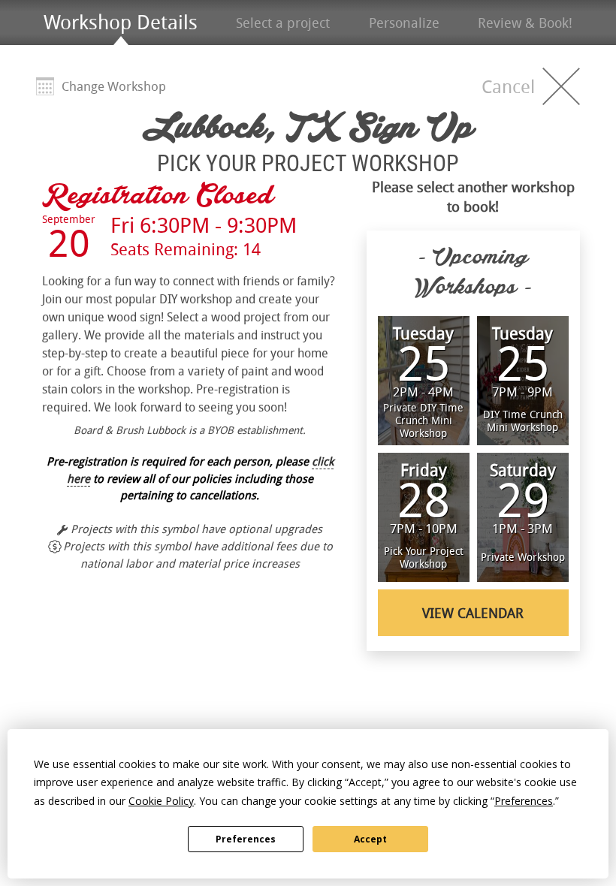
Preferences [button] (523, 801)
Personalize (404, 23)
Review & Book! (525, 23)
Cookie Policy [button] (161, 801)
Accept (370, 839)
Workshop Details (121, 22)
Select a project (283, 23)
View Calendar (473, 613)
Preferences (246, 839)
